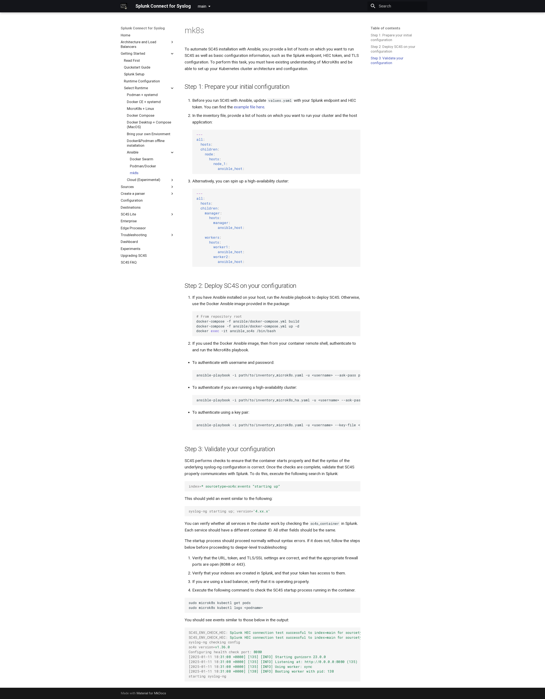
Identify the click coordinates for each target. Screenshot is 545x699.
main (202, 6)
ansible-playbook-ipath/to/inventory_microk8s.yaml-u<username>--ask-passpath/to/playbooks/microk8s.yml (278, 375)
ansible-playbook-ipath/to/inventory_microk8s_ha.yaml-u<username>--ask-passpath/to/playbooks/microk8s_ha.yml (278, 400)
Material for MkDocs (151, 693)
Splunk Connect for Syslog (143, 28)
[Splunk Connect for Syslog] (124, 6)
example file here (249, 107)
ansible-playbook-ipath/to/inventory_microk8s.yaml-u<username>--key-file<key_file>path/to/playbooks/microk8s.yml (278, 425)
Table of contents (385, 28)
